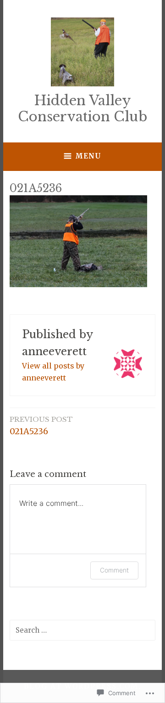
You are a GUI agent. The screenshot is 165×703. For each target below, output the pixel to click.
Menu (88, 156)
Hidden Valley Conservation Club (82, 108)
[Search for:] (82, 630)
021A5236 (41, 426)
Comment (114, 570)
